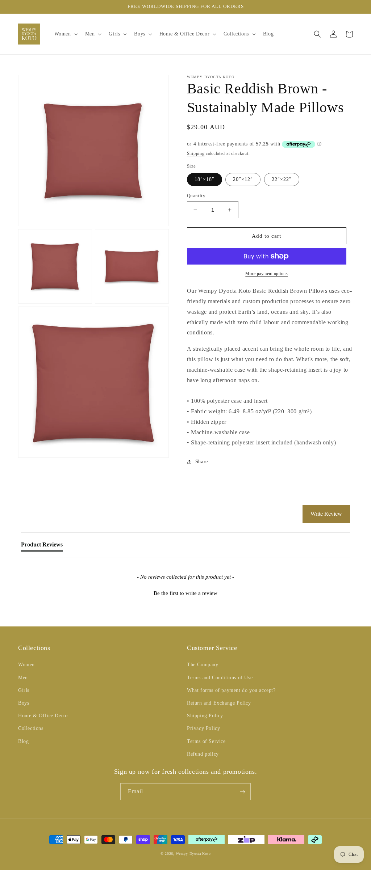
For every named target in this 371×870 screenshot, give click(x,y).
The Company (202, 664)
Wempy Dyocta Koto (193, 854)
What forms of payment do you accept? (231, 690)
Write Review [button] (326, 514)
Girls (23, 690)
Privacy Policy (203, 728)
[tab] (42, 546)
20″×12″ (243, 179)
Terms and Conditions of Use (220, 677)
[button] (65, 34)
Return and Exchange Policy (219, 703)
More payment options (266, 273)
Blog (23, 741)
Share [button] (201, 461)
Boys (23, 703)
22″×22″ (282, 179)
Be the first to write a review (185, 593)
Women (26, 664)
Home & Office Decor (43, 715)
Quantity (196, 195)
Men (23, 677)
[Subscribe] (242, 791)
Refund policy (203, 754)
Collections (30, 728)
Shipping (196, 153)
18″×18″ (204, 179)
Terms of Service (206, 741)
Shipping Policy (205, 715)
